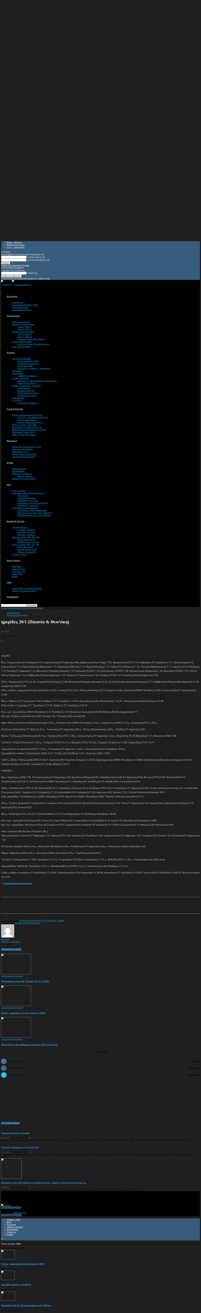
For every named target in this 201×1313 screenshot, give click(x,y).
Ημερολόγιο (12, 296)
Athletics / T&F (13, 1220)
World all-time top (25, 547)
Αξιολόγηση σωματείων (28, 363)
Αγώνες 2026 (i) (25, 327)
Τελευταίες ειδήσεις (10, 1123)
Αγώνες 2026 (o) (25, 334)
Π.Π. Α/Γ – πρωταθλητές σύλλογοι (33, 417)
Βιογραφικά (17, 371)
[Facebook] (27, 907)
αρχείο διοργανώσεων (21, 310)
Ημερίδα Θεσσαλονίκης (18, 883)
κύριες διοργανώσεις (21, 322)
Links (9, 582)
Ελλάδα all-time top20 (27, 549)
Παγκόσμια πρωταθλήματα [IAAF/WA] (29, 430)
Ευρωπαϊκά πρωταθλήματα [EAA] (27, 427)
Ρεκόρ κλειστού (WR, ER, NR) (26, 537)
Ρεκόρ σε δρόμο (19, 554)
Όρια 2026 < (23, 495)
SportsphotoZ (12, 1229)
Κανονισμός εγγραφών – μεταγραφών (34, 368)
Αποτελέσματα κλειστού (32, 608)
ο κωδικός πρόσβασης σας (37, 260)
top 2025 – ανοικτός (26, 535)
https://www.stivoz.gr (10, 941)
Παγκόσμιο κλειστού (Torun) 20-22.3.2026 (25, 981)
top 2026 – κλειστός (26, 532)
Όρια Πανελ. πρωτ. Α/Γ (28, 500)
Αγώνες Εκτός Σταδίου (22, 341)
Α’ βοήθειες (17, 400)
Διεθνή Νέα (17, 574)
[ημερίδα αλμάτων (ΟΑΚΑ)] (8, 1279)
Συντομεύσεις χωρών (27, 395)
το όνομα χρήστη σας (35, 257)
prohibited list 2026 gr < (28, 376)
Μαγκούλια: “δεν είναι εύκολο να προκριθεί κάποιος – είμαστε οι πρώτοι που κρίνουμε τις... (44, 1183)
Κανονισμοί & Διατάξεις (22, 449)
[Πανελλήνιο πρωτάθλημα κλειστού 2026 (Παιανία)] (16, 1037)
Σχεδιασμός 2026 (25, 366)
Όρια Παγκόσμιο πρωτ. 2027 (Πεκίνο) (34, 515)
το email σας (31, 273)
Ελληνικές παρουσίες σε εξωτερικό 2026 (20, 1147)
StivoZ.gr (5, 631)
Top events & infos (20, 307)
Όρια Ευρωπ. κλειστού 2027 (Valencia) (35, 513)
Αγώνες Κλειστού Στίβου (23, 324)
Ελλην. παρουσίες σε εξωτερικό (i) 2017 (23, 1263)
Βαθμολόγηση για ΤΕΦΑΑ (24, 478)
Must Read (16, 566)
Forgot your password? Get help (15, 265)
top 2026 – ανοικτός (26, 530)
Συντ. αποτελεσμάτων (21, 346)
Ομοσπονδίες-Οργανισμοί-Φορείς (27, 588)
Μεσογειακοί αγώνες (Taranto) (15, 1133)
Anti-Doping (17, 373)
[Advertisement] (33, 646)
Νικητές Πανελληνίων (27, 420)
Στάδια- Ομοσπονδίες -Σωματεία (26, 386)
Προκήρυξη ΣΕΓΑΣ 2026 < (24, 457)
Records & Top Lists (15, 521)
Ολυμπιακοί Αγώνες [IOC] (23, 432)
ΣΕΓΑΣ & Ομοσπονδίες (28, 393)
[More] (67, 908)
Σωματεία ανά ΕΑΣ (26, 391)
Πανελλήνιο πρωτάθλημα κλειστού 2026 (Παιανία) (29, 1044)
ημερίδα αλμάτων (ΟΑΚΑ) (16, 1284)
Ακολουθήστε (194, 1068)
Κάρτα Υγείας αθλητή (27, 383)
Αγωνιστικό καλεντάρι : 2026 (25, 305)
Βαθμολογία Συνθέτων (22, 473)
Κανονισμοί (12, 441)
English (10, 1234)
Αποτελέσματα (13, 316)
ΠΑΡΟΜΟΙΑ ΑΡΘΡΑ (11, 949)
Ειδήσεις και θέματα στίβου (24, 591)
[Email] (47, 907)
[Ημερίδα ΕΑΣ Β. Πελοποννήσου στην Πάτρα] (8, 1300)
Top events (11, 1224)
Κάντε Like (195, 1061)
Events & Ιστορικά (15, 409)
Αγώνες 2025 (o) (25, 337)
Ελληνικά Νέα (18, 569)
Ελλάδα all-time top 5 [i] (28, 542)
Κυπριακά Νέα (18, 571)
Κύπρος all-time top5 (27, 552)
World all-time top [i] (27, 540)
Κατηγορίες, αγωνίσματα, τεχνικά (26, 447)
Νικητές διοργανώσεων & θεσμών (27, 415)
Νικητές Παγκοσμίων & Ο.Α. (30, 422)
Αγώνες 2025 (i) (25, 329)
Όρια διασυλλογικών (27, 498)
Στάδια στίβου (24, 388)
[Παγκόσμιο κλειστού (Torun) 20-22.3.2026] (16, 973)
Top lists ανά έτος (19, 527)
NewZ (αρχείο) (13, 560)
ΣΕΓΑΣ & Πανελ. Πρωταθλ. (24, 425)
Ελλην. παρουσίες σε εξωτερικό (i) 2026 (23, 1013)
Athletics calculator (15, 1227)
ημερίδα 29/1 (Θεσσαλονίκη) (27, 923)
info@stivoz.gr (19, 1212)
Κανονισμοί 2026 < (20, 452)
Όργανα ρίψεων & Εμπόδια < (25, 454)
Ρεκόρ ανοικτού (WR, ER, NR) (26, 544)
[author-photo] (7, 937)
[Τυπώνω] (57, 907)
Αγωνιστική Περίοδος (21, 358)
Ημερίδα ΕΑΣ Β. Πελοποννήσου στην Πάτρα (26, 1305)
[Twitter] (37, 907)
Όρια (9, 484)
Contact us (11, 1232)
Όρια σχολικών (18, 490)
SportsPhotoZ (12, 597)
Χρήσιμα (10, 352)
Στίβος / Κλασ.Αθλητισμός (24, 435)
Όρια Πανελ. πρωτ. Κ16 (28, 505)
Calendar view (18, 302)
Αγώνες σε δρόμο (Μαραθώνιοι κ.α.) (34, 344)
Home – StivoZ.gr (14, 242)
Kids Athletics (18, 398)
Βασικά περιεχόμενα (16, 245)
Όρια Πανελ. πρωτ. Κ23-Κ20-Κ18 (33, 503)
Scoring (10, 463)
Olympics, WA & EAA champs (31, 339)
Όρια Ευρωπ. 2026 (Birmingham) (32, 510)
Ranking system (19, 469)
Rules (9, 1222)
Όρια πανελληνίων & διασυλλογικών (28, 493)
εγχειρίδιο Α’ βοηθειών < (28, 403)
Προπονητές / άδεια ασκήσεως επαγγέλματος (37, 381)
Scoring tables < (19, 471)
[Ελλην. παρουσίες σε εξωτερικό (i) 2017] (8, 1258)
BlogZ (15, 576)
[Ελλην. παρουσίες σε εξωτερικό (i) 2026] (16, 1005)
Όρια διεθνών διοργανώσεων (25, 508)
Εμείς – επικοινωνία (15, 247)
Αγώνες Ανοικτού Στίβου (23, 332)
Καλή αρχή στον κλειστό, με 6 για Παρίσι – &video (41, 920)
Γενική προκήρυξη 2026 (28, 361)
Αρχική (4, 608)
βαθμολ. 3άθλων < (26, 476)
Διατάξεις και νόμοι (20, 378)
